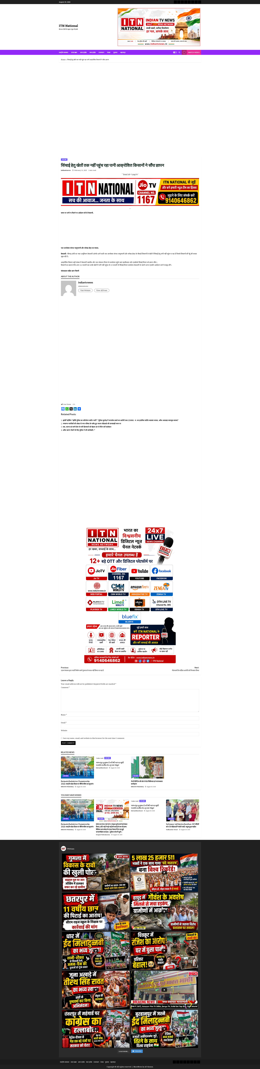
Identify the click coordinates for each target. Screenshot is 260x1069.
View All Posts (101, 290)
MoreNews (138, 1067)
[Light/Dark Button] (175, 52)
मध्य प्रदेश (93, 52)
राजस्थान (101, 52)
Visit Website (85, 290)
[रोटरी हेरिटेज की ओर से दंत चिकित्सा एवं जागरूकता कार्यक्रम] (147, 767)
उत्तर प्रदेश (83, 52)
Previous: (82, 668)
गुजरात (115, 52)
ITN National (68, 26)
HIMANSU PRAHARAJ (67, 787)
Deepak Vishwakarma (103, 835)
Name (64, 715)
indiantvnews (66, 170)
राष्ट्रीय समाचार (63, 52)
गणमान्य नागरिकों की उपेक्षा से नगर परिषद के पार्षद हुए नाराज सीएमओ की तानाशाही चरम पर (92, 423)
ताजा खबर (74, 52)
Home (63, 60)
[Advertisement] (130, 79)
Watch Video (194, 52)
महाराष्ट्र (123, 52)
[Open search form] (179, 52)
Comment (65, 687)
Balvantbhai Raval (102, 768)
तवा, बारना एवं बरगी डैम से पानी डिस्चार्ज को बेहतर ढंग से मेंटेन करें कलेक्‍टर (87, 427)
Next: (185, 668)
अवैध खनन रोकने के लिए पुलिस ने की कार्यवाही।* (79, 430)
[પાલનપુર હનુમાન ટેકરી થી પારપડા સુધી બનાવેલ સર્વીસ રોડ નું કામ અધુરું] (112, 758)
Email (64, 723)
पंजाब (108, 52)
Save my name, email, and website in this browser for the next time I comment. (94, 738)
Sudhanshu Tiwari (172, 829)
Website (64, 730)
